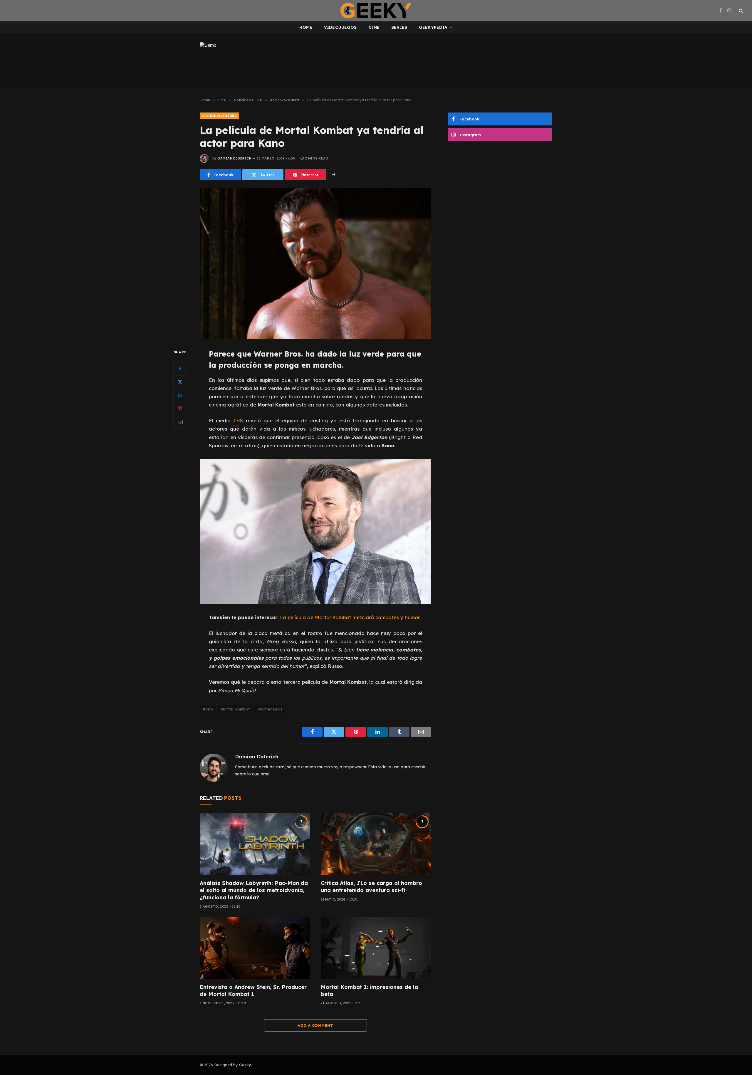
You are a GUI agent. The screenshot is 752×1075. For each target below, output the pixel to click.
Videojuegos (340, 27)
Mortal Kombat (235, 709)
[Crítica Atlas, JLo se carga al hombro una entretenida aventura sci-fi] (376, 844)
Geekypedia (433, 27)
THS (238, 420)
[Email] (180, 422)
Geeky (245, 1064)
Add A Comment (315, 1025)
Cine (374, 27)
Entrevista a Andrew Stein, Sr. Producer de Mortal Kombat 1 (253, 990)
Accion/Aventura (219, 116)
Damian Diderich (234, 158)
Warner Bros (270, 709)
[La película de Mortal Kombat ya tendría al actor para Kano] (315, 263)
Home (305, 27)
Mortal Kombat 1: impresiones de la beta (369, 990)
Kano (208, 709)
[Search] (740, 10)
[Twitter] (180, 382)
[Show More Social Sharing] (333, 174)
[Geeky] (376, 10)
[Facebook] (180, 369)
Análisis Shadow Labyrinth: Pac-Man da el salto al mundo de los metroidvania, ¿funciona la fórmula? (254, 890)
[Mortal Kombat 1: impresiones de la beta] (376, 948)
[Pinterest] (180, 408)
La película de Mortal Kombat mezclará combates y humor (350, 617)
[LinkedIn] (180, 395)
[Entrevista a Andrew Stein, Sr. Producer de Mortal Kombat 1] (255, 948)
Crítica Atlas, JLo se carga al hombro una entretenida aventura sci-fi (371, 886)
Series (399, 27)
